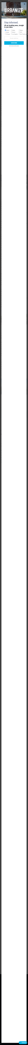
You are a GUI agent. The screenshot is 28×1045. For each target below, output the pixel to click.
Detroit (13, 32)
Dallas (13, 30)
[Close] (24, 4)
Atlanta (7, 30)
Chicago (8, 34)
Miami (21, 30)
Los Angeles (15, 34)
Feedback (24, 1042)
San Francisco (23, 34)
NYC (21, 32)
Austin (7, 32)
